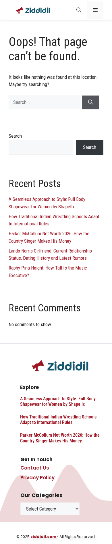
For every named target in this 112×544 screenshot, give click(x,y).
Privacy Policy (37, 477)
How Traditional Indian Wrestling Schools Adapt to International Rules (58, 419)
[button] (79, 10)
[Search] (90, 102)
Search (15, 136)
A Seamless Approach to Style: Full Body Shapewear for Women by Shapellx (58, 401)
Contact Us (34, 467)
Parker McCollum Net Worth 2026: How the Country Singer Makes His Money (60, 437)
